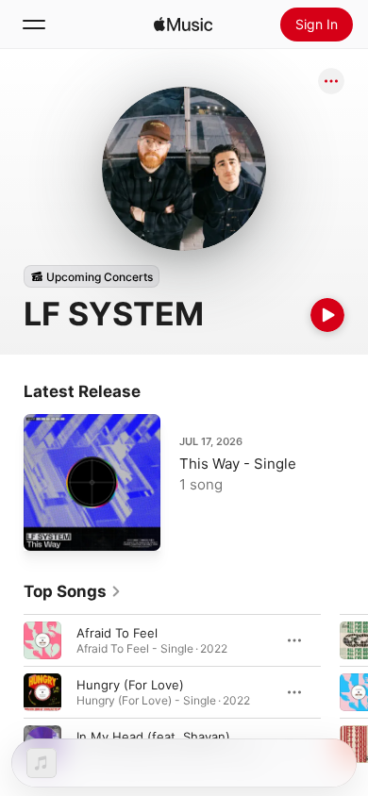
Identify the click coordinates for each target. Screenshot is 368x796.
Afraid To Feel (117, 632)
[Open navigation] (34, 24)
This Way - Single (237, 464)
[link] (73, 591)
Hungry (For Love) (130, 684)
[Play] (327, 315)
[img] (183, 24)
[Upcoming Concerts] (91, 276)
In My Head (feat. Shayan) (153, 736)
